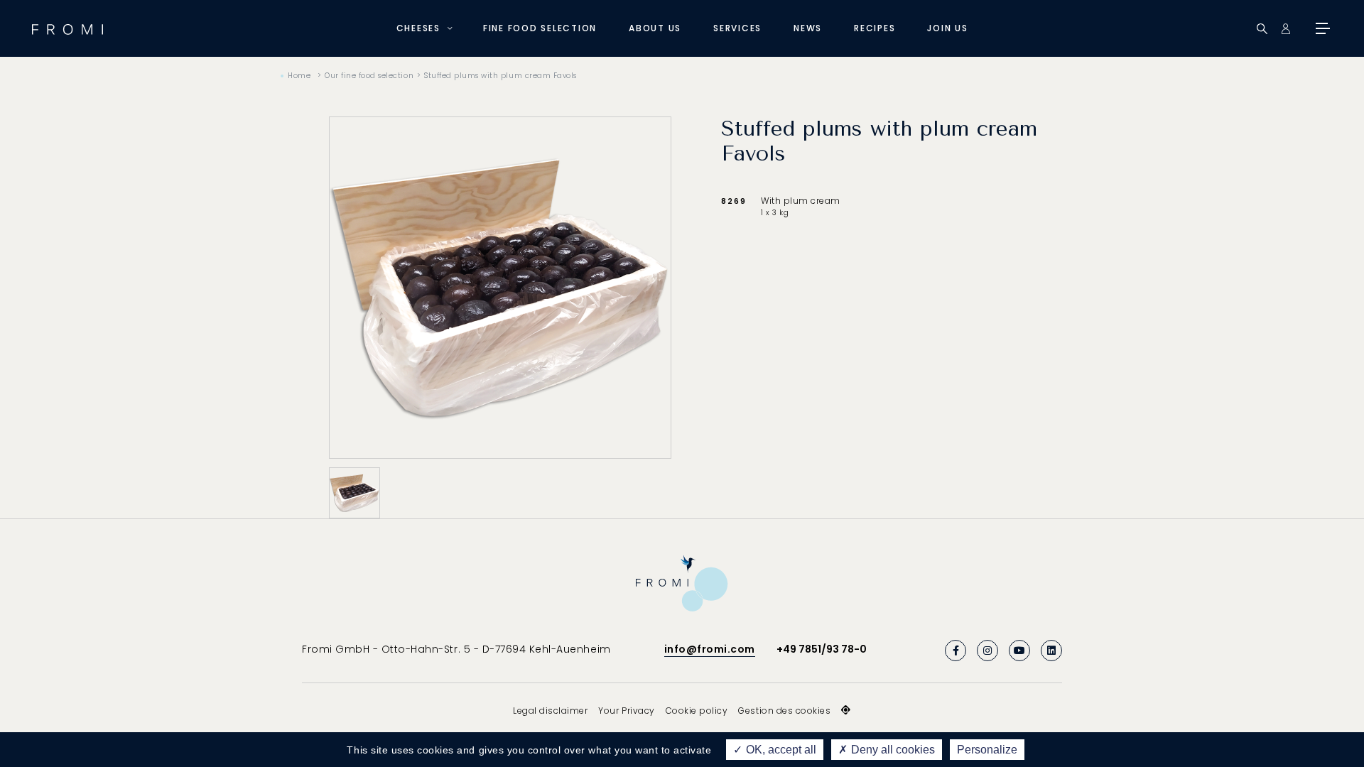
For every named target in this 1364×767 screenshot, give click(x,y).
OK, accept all (779, 750)
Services (737, 28)
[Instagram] (987, 650)
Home (299, 75)
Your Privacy (626, 711)
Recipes (874, 28)
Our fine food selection (369, 75)
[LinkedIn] (1051, 650)
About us (655, 28)
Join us (947, 28)
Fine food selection (540, 28)
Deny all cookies (891, 750)
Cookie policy (697, 711)
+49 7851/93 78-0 (821, 649)
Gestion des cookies (784, 711)
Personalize (987, 750)
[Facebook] (955, 650)
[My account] (1285, 28)
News (808, 28)
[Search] (1262, 28)
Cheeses (418, 28)
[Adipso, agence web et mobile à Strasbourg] (846, 710)
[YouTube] (1019, 650)
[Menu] (1321, 28)
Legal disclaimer (550, 711)
